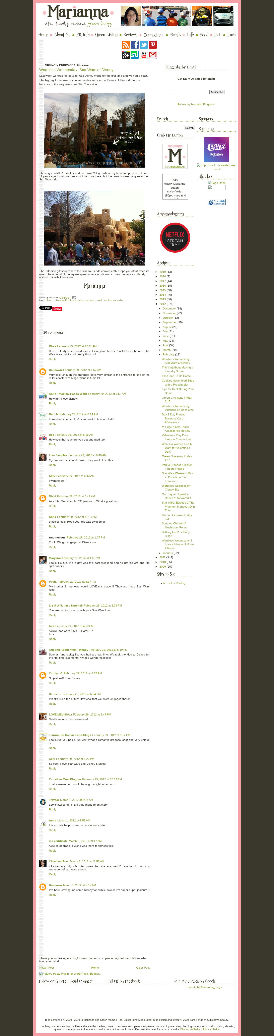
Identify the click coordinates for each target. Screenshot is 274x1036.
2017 (163, 281)
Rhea (52, 346)
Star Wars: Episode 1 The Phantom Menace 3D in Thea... (178, 506)
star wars (90, 300)
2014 (163, 294)
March (167, 349)
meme (81, 300)
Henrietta (55, 694)
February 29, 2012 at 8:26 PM (75, 758)
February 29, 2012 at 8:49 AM (76, 496)
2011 (162, 557)
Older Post (143, 967)
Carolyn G (56, 673)
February (169, 354)
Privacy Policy (211, 1029)
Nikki (52, 496)
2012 (163, 303)
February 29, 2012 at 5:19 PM (108, 649)
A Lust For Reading (174, 583)
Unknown (55, 369)
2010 (163, 562)
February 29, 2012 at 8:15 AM (74, 434)
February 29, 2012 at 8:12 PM (111, 735)
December (170, 308)
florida (72, 300)
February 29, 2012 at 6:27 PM (83, 673)
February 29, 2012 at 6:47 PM (92, 714)
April (166, 345)
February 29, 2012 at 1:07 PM (86, 537)
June (166, 336)
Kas (51, 626)
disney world (61, 300)
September (170, 322)
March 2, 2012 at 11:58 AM (87, 861)
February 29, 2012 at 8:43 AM (75, 475)
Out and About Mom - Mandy (68, 649)
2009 (163, 566)
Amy (52, 758)
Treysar (54, 799)
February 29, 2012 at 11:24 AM (77, 516)
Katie (52, 516)
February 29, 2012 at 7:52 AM (107, 393)
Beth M (54, 414)
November (170, 313)
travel (99, 300)
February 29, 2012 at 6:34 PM (82, 694)
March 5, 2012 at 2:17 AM (79, 885)
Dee (51, 434)
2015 (163, 290)
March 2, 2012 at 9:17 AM (85, 841)
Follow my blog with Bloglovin (196, 104)
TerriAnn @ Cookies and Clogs (70, 735)
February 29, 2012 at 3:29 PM (103, 605)
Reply (52, 359)
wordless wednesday (113, 300)
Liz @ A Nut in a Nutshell (66, 605)
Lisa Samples (58, 455)
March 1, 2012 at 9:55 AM (73, 820)
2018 (163, 276)
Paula (53, 581)
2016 (163, 285)
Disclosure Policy (190, 1029)
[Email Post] (73, 297)
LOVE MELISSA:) (60, 714)
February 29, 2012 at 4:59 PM (74, 626)
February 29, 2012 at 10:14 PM (102, 779)
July (165, 331)
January (168, 553)
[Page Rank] (216, 182)
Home (95, 967)
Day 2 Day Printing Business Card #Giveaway (174, 418)
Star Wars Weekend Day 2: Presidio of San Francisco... (177, 477)
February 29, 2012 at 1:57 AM (82, 369)
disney (50, 300)
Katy (52, 475)
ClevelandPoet (59, 861)
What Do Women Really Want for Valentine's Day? (177, 447)
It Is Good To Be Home (176, 376)
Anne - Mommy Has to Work (68, 393)
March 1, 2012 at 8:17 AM (76, 799)
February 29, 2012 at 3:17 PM (77, 581)
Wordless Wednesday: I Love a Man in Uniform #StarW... (178, 544)
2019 (163, 271)
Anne (52, 820)
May (166, 340)
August (167, 327)
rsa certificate (58, 841)
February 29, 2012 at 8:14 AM (79, 414)
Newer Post (46, 967)
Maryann (55, 558)
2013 (163, 299)
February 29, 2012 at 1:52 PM (81, 558)
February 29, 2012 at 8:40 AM (87, 455)
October (168, 317)
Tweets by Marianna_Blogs (204, 987)
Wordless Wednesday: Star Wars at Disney (76, 70)
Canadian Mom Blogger (65, 779)
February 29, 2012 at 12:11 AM (77, 346)
